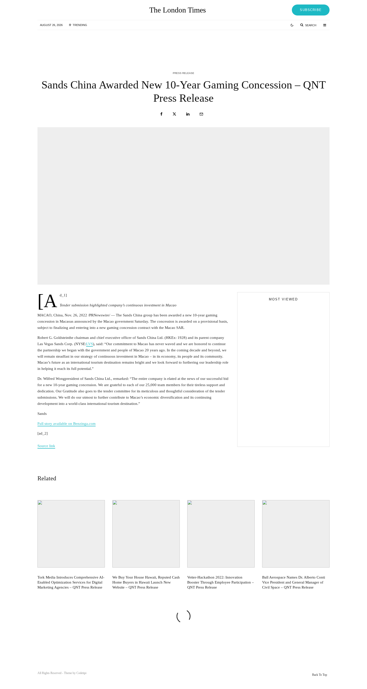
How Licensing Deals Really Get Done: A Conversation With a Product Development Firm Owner (293, 417)
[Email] (201, 114)
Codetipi (81, 673)
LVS (89, 344)
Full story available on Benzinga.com (66, 424)
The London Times (177, 10)
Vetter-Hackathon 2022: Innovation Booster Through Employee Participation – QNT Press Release (295, 44)
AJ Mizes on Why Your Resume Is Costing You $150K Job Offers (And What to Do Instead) (279, 437)
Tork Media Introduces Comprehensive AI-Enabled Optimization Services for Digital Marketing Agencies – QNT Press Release (94, 44)
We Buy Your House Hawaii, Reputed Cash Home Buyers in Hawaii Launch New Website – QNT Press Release (194, 44)
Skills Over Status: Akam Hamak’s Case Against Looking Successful (279, 387)
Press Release (183, 73)
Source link (46, 446)
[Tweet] (174, 114)
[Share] (161, 114)
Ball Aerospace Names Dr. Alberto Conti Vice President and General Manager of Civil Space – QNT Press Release (293, 582)
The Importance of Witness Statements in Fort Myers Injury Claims (292, 395)
